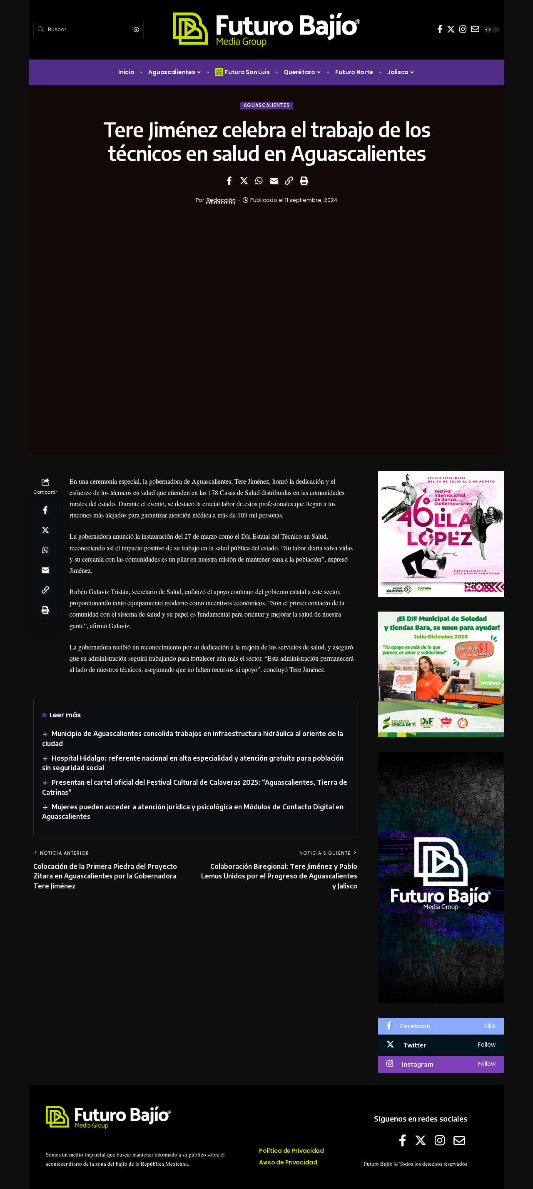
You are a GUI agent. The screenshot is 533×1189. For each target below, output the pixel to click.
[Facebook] (440, 29)
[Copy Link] (289, 180)
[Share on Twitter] (244, 180)
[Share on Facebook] (229, 180)
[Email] (274, 180)
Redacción (221, 200)
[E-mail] (475, 29)
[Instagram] (463, 29)
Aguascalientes (267, 105)
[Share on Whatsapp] (259, 180)
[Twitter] (451, 29)
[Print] (304, 180)
